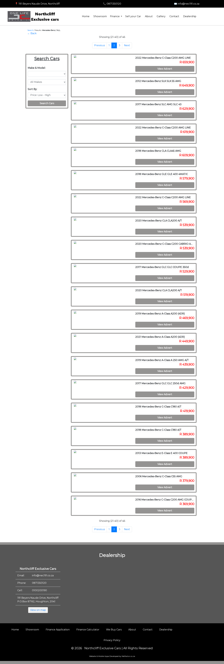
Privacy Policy (112, 640)
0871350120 (39, 582)
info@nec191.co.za (43, 575)
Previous (99, 45)
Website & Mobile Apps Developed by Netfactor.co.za (112, 656)
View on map (38, 610)
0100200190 (39, 590)
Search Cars (47, 103)
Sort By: (32, 89)
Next (127, 45)
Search (30, 30)
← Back (32, 33)
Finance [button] (115, 16)
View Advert (164, 68)
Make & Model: (37, 67)
